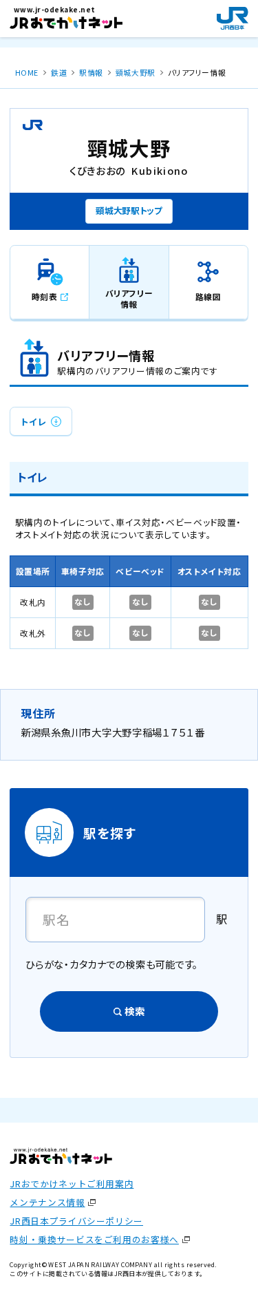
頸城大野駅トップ (129, 210)
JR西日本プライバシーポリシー (76, 1220)
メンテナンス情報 (47, 1202)
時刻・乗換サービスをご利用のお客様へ (94, 1239)
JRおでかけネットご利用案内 (71, 1183)
